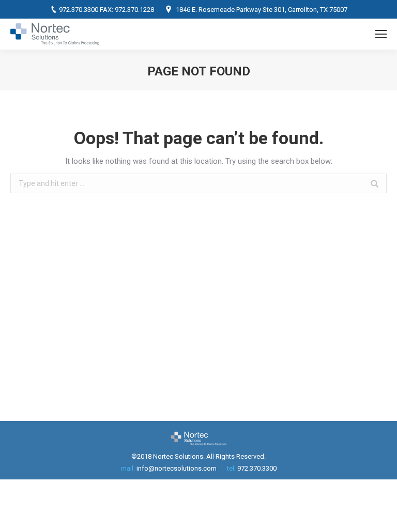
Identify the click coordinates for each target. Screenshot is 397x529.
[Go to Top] (380, 512)
